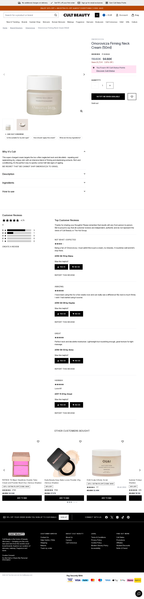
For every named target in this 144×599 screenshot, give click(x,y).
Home (5, 28)
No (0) (77, 267)
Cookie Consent (8, 555)
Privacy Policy (96, 540)
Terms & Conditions (98, 537)
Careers (69, 540)
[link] (121, 15)
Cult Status (120, 537)
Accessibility (95, 548)
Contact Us (45, 537)
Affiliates (119, 543)
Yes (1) (62, 267)
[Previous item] (4, 470)
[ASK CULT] (97, 15)
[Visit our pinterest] (128, 517)
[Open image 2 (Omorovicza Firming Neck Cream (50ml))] (22, 124)
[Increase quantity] (109, 85)
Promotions (120, 540)
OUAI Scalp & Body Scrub (97, 480)
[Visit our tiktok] (123, 517)
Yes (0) (63, 314)
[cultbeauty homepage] (76, 15)
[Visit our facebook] (106, 517)
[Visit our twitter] (112, 517)
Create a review (10, 246)
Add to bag (22, 498)
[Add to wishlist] (132, 96)
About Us (69, 537)
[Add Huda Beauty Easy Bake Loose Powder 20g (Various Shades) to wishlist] (80, 441)
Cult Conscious (71, 543)
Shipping (44, 543)
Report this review (65, 275)
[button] (139, 593)
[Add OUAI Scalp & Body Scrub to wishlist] (122, 441)
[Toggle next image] (84, 74)
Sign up (64, 517)
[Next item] (140, 470)
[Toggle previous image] (4, 74)
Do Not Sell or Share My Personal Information (14, 559)
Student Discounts (123, 545)
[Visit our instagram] (117, 517)
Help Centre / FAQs (48, 540)
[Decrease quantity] (94, 85)
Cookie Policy (96, 543)
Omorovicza (30, 28)
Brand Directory (16, 28)
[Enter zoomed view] (81, 111)
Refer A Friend (121, 548)
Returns (43, 545)
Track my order (46, 548)
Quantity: (96, 80)
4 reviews (106, 54)
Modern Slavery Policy (99, 545)
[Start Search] (55, 15)
